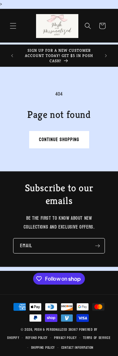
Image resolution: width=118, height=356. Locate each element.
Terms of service (96, 338)
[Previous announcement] (12, 55)
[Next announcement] (106, 55)
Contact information (77, 348)
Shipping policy (43, 348)
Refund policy (37, 338)
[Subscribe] (97, 245)
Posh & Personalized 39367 (56, 330)
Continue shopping (59, 139)
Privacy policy (65, 338)
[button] (13, 26)
